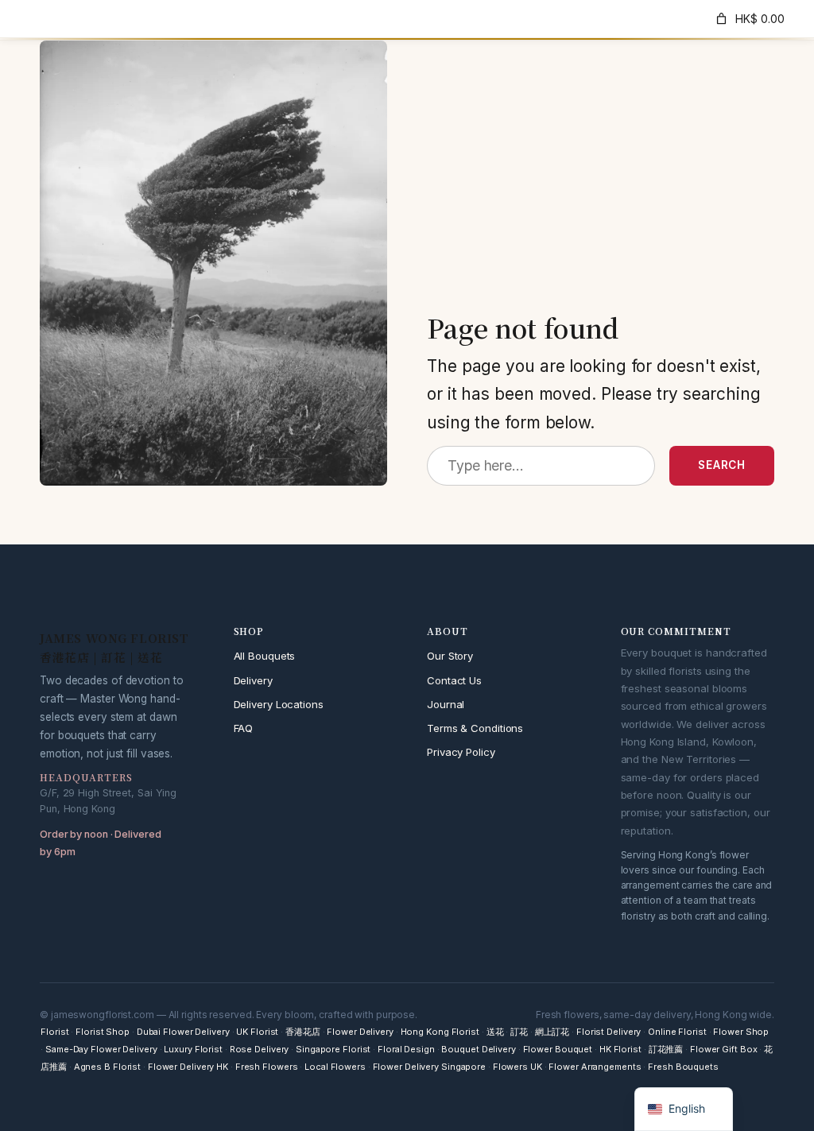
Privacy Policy (461, 752)
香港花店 (302, 1031)
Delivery (253, 680)
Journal (445, 704)
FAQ (244, 728)
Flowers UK (517, 1066)
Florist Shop (103, 1031)
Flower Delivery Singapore (429, 1066)
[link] (748, 19)
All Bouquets (265, 655)
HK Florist (620, 1049)
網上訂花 (552, 1031)
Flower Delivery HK (188, 1066)
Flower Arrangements (594, 1066)
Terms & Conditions (475, 728)
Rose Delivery (259, 1049)
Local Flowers (335, 1066)
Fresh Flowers (266, 1066)
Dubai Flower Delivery (183, 1031)
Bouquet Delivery (478, 1049)
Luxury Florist (193, 1049)
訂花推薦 (666, 1049)
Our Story (450, 655)
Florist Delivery (608, 1031)
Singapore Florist (333, 1049)
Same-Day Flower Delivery (101, 1049)
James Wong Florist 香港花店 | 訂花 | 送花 (152, 18)
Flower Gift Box (724, 1049)
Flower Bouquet (558, 1049)
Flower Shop (741, 1031)
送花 (495, 1031)
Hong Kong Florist (440, 1031)
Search (722, 465)
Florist (54, 1031)
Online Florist (677, 1031)
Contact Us (454, 680)
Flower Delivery (360, 1031)
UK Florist (257, 1031)
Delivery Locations (279, 704)
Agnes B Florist (107, 1066)
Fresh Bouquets (683, 1066)
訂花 (519, 1031)
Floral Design (406, 1049)
